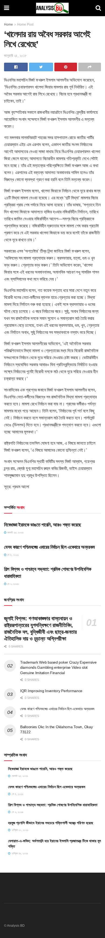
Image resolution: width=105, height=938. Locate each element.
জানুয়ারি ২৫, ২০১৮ (15, 56)
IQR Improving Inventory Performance (51, 691)
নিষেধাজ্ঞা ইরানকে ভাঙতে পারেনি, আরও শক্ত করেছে (42, 525)
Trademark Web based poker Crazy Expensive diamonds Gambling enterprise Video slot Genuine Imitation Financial (58, 667)
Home (8, 24)
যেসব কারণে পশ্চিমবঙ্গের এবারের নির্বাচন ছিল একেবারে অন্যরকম (49, 547)
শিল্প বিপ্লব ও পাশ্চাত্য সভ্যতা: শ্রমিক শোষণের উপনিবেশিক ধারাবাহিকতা (52, 805)
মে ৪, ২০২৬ (12, 554)
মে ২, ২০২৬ (12, 583)
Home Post (25, 24)
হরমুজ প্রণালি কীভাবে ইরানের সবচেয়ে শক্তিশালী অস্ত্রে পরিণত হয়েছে (50, 823)
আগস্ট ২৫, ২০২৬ (14, 532)
